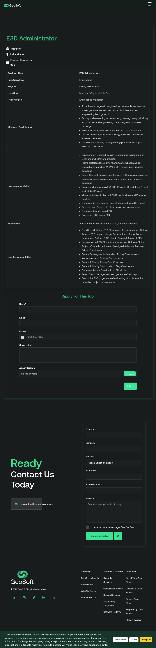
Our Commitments (90, 578)
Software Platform (112, 612)
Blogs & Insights (133, 620)
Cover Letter (25, 345)
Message (90, 498)
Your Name (91, 429)
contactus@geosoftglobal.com (37, 503)
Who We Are (87, 584)
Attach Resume (27, 368)
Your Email (91, 470)
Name (22, 304)
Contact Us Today (99, 536)
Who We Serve (88, 591)
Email (22, 317)
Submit (130, 386)
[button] (149, 5)
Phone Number (93, 484)
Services (90, 456)
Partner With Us (88, 597)
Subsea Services (111, 595)
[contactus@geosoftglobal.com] (16, 504)
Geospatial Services (113, 588)
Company (90, 443)
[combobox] (23, 337)
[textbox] (111, 463)
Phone (22, 331)
